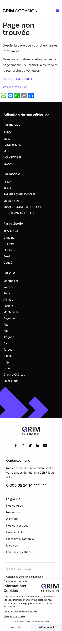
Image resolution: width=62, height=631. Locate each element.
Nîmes (7, 355)
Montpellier (10, 281)
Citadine (8, 237)
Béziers (8, 306)
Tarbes (7, 349)
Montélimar (10, 312)
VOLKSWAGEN (12, 157)
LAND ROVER (12, 145)
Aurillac (8, 299)
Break (7, 256)
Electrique (10, 250)
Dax (6, 343)
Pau (5, 324)
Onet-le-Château (14, 374)
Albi (5, 331)
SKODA (8, 163)
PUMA (7, 182)
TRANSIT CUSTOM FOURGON (22, 207)
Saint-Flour (10, 380)
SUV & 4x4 (10, 231)
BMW (6, 138)
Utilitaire (8, 244)
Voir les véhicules (15, 87)
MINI (6, 151)
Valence (8, 287)
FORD (7, 132)
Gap (6, 362)
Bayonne (9, 318)
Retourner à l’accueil (17, 79)
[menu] (57, 10)
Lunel (6, 368)
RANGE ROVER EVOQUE (19, 194)
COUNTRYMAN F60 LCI (18, 213)
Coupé (7, 262)
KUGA (7, 188)
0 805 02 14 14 (19, 485)
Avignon (8, 337)
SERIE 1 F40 (11, 200)
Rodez (7, 293)
